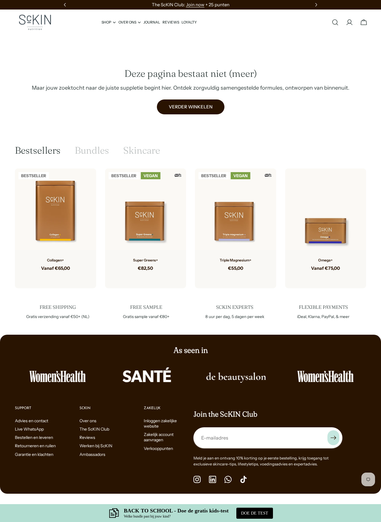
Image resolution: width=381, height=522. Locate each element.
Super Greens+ (145, 260)
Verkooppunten (158, 448)
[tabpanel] (190, 228)
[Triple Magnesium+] (235, 209)
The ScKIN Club (94, 429)
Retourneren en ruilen (35, 445)
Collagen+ (55, 260)
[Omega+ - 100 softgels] (320, 277)
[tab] (37, 150)
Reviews (87, 437)
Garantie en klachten (34, 454)
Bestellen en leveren (34, 437)
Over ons (87, 420)
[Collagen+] (55, 209)
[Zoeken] (335, 22)
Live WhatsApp (29, 429)
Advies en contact (31, 420)
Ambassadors (92, 454)
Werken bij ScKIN (95, 445)
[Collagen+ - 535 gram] (60, 277)
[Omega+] (325, 209)
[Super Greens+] (145, 209)
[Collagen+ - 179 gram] (50, 277)
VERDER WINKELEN (191, 107)
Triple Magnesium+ (236, 260)
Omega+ (325, 260)
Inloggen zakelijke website (160, 423)
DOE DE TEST (254, 513)
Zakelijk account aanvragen (159, 437)
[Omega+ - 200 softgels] (330, 277)
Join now (195, 4)
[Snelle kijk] (87, 181)
